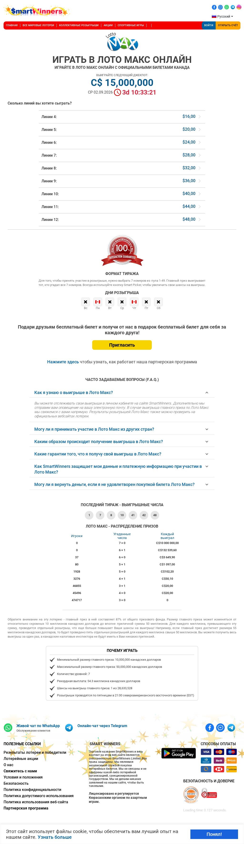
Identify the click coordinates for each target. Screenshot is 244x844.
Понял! (214, 834)
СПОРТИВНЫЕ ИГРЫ (131, 25)
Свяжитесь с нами (20, 771)
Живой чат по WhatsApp (38, 726)
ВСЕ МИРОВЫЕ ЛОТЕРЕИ (38, 25)
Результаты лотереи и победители (35, 752)
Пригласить (122, 345)
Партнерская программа (26, 808)
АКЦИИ (108, 25)
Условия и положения (23, 777)
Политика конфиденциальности (32, 789)
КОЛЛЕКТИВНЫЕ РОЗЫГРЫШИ (79, 25)
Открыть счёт (228, 25)
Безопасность (16, 783)
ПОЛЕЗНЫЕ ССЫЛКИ (22, 744)
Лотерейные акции (21, 758)
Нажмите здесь (63, 361)
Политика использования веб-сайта (36, 802)
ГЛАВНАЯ (12, 25)
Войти (208, 25)
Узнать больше (55, 837)
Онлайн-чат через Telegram (102, 726)
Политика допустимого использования (39, 796)
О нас (8, 765)
